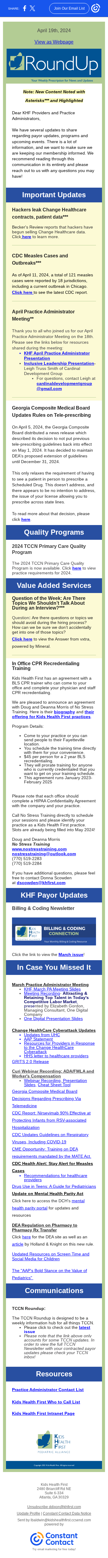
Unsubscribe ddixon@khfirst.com (54, 1507)
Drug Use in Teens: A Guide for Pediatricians (54, 1186)
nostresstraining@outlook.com (44, 853)
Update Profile (28, 1513)
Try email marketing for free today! (54, 1549)
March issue (70, 954)
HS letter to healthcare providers (57, 1055)
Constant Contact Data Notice (67, 1513)
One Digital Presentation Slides (53, 1018)
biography (64, 711)
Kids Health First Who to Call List (46, 1402)
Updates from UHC (42, 1034)
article (17, 1244)
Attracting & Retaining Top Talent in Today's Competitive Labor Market (56, 997)
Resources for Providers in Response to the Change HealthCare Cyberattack (59, 1047)
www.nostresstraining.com (39, 849)
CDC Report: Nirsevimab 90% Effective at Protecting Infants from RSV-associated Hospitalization (51, 1120)
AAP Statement (38, 1039)
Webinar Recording (42, 1080)
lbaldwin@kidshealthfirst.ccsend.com (61, 1520)
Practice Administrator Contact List (48, 1389)
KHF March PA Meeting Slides (52, 989)
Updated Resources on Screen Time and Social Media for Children (50, 1256)
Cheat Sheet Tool (54, 1084)
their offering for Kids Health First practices (53, 714)
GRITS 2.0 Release (30, 1061)
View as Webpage (54, 42)
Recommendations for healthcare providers (55, 1177)
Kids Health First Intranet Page (43, 1413)
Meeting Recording (42, 993)
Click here (23, 292)
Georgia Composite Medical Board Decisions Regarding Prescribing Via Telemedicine (46, 1098)
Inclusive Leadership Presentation (59, 363)
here (26, 236)
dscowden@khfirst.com (41, 882)
